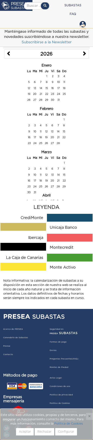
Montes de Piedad (59, 367)
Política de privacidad (61, 395)
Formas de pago (58, 342)
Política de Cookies (68, 423)
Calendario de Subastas (15, 338)
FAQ (73, 14)
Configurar (66, 431)
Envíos (53, 350)
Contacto (8, 355)
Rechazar (44, 431)
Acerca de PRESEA (13, 329)
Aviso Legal (56, 378)
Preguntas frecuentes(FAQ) (64, 359)
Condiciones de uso (60, 386)
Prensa (6, 346)
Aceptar (25, 431)
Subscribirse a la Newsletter (47, 42)
